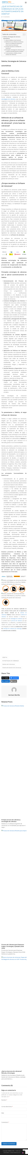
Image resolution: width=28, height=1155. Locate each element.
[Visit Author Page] (14, 690)
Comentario (5, 1122)
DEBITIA (4, 657)
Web (2, 1113)
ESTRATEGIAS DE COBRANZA (10, 661)
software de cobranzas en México (16, 634)
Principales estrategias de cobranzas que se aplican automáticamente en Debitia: (15, 50)
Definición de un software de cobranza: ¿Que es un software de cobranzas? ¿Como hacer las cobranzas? (14, 43)
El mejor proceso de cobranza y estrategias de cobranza (10, 820)
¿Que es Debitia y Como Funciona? (13, 40)
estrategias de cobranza (8, 99)
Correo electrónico (7, 1106)
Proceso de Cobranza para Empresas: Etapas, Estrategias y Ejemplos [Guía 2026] (12, 946)
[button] (26, 2)
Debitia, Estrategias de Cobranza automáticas (11, 37)
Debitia (10, 1150)
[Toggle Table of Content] (23, 34)
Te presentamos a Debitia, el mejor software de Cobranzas (14, 53)
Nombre (4, 1100)
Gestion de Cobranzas (8, 664)
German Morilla (14, 695)
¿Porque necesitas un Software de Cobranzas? (13, 47)
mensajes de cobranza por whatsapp (12, 628)
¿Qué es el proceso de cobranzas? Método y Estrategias (11, 1072)
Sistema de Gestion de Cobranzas (11, 667)
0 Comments (6, 17)
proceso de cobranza (16, 620)
